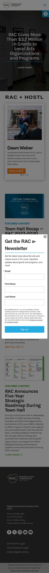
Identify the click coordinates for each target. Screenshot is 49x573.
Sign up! (24, 329)
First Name (10, 284)
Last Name (10, 297)
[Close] (45, 236)
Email (7, 271)
